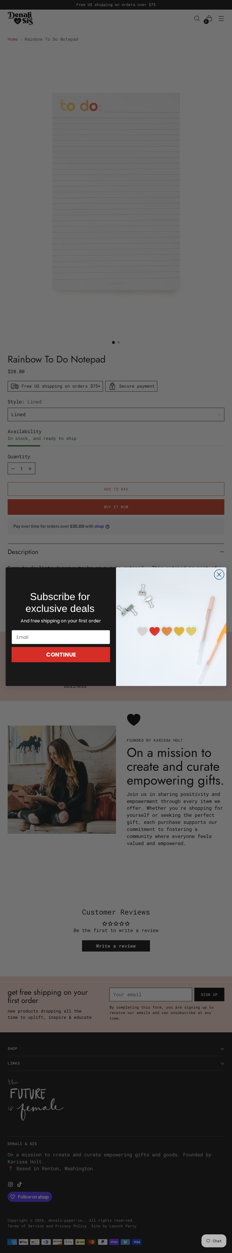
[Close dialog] (219, 574)
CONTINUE (61, 655)
